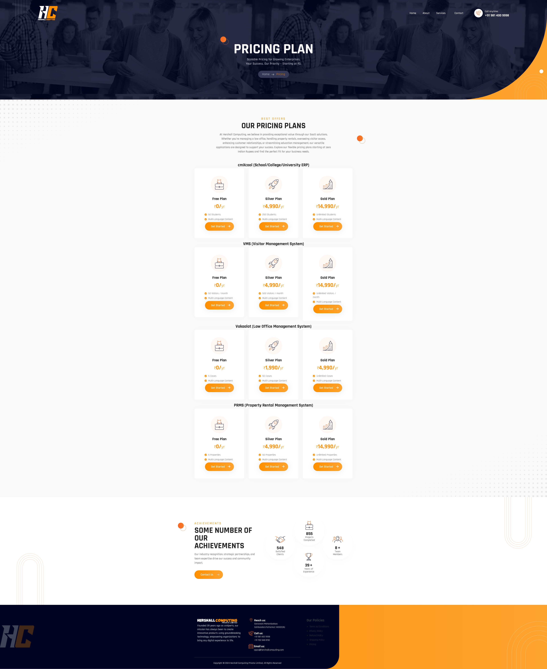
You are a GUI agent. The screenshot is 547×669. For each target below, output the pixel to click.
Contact (458, 13)
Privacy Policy (316, 631)
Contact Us (207, 574)
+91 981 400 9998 (497, 15)
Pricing (313, 644)
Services (441, 13)
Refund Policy (316, 635)
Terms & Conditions (319, 626)
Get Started (218, 226)
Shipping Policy (317, 639)
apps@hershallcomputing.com (269, 649)
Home (413, 13)
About (426, 13)
